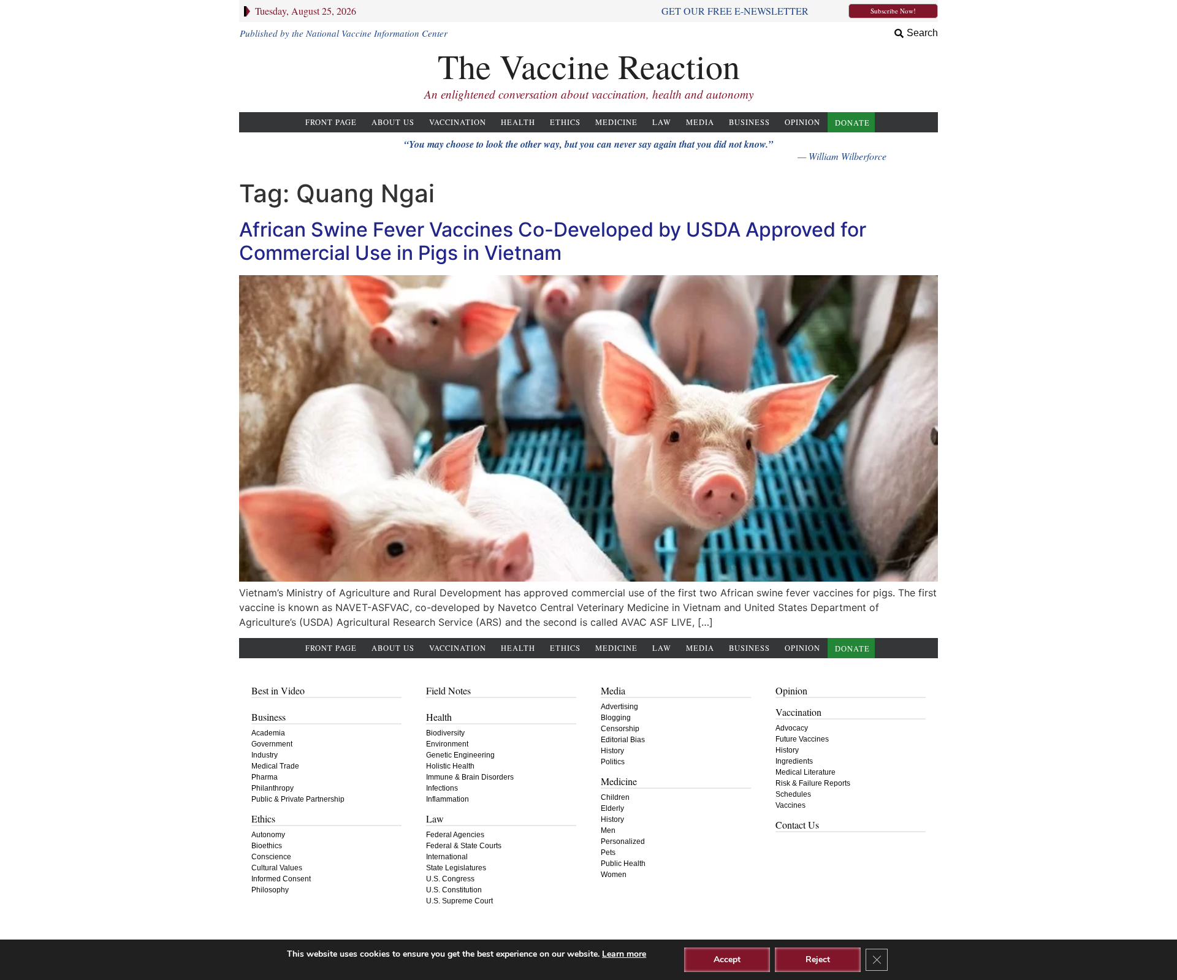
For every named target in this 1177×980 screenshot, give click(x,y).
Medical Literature (805, 772)
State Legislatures (456, 868)
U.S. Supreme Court (459, 901)
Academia (268, 733)
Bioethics (266, 845)
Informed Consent (281, 879)
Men (608, 830)
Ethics (565, 122)
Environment (447, 744)
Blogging (616, 717)
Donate (852, 123)
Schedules (793, 794)
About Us (392, 122)
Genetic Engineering (460, 755)
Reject (818, 959)
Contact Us (797, 824)
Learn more (624, 954)
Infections (442, 788)
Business (749, 122)
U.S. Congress (450, 879)
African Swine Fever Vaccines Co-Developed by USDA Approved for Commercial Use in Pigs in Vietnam (552, 241)
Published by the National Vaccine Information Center (344, 33)
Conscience (271, 857)
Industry (264, 755)
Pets (608, 852)
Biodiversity (445, 733)
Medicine (616, 122)
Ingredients (794, 761)
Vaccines (790, 805)
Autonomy (268, 834)
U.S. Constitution (454, 890)
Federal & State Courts (463, 845)
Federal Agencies (455, 834)
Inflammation (447, 799)
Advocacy (791, 728)
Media (700, 122)
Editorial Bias (623, 739)
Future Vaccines (802, 739)
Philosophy (270, 890)
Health (518, 122)
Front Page (331, 122)
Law (661, 122)
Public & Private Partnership (298, 799)
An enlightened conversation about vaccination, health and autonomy (588, 94)
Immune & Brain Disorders (470, 777)
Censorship (620, 728)
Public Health (623, 863)
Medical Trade (275, 766)
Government (271, 744)
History (612, 750)
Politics (613, 762)
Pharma (264, 777)
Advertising (619, 706)
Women (614, 874)
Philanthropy (272, 788)
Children (615, 797)
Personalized (623, 841)
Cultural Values (276, 868)
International (447, 857)
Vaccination (457, 122)
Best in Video (278, 690)
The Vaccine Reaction (589, 66)
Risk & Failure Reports (812, 783)
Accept (727, 959)
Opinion (802, 122)
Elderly (612, 808)
